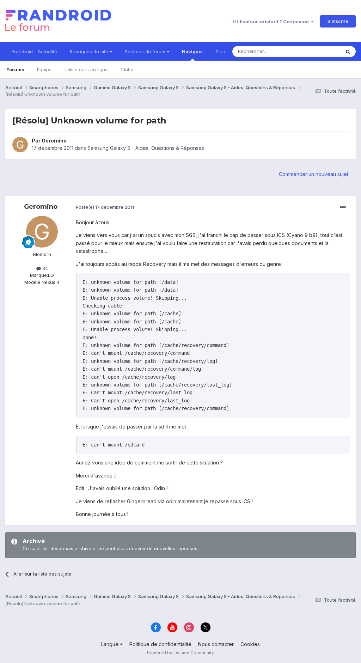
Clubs (127, 69)
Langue (110, 644)
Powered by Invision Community (180, 652)
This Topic (319, 51)
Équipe (44, 69)
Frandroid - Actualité (34, 51)
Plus (220, 51)
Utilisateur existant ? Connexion (272, 21)
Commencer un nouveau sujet (313, 174)
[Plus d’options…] (343, 207)
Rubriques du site (90, 51)
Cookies (250, 644)
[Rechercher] (348, 51)
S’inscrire (338, 21)
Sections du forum (146, 51)
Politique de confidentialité (160, 644)
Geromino (54, 141)
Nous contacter (216, 644)
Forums (15, 69)
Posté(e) (105, 207)
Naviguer (192, 51)
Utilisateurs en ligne (86, 69)
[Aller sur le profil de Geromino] (20, 144)
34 (44, 268)
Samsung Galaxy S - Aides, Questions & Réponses (145, 148)
